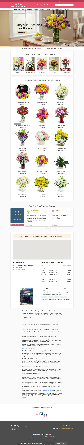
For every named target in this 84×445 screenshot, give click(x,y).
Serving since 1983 (54, 48)
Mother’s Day (51, 316)
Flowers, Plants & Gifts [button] (57, 9)
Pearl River (48, 395)
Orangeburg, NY (64, 296)
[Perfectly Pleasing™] (28, 212)
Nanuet (23, 397)
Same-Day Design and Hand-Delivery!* (19, 1)
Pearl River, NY (45, 299)
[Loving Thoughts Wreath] (53, 212)
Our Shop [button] (67, 9)
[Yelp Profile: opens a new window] (73, 425)
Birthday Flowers (27, 322)
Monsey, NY (50, 296)
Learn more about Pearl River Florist (30, 348)
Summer (24, 9)
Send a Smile (21, 32)
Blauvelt (34, 395)
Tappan (43, 395)
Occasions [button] (29, 9)
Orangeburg (53, 395)
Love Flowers (27, 324)
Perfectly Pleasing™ (34, 211)
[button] (46, 228)
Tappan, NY (60, 299)
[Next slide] (69, 28)
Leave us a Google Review (67, 428)
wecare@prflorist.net (14, 429)
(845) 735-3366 (18, 267)
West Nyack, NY (66, 299)
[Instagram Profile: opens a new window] (64, 425)
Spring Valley (25, 395)
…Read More (29, 221)
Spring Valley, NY (52, 299)
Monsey (30, 395)
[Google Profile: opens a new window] (70, 425)
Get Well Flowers (28, 329)
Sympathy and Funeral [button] (45, 9)
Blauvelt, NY (44, 296)
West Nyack (39, 395)
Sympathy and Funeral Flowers (30, 327)
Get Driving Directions (20, 269)
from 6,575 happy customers (32, 48)
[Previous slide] (14, 28)
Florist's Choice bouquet (48, 390)
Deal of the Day (17, 9)
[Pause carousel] (40, 43)
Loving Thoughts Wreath (59, 211)
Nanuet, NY (57, 296)
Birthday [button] (36, 9)
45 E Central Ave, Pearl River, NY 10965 (18, 426)
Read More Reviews (17, 225)
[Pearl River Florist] (19, 5)
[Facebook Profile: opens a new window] (67, 425)
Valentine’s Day (43, 316)
